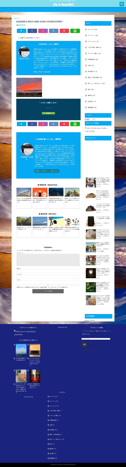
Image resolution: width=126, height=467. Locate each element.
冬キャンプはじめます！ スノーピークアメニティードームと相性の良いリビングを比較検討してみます (103, 193)
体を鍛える (91, 71)
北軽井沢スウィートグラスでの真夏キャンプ (24, 228)
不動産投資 (91, 59)
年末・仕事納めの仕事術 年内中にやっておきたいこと (34, 386)
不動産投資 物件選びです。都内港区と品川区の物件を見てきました (56, 200)
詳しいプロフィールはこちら (42, 72)
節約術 (90, 95)
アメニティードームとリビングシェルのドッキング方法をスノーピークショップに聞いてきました (103, 232)
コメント (20, 253)
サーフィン (91, 35)
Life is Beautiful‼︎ (64, 4)
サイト (18, 280)
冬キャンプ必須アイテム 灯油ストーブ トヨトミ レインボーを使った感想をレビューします (103, 271)
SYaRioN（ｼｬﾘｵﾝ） (24, 58)
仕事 (89, 65)
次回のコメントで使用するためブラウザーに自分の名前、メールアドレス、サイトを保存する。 (42, 287)
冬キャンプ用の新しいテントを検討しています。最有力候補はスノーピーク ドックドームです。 (103, 285)
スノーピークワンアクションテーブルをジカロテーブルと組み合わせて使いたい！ (34, 362)
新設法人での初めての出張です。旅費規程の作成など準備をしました (56, 229)
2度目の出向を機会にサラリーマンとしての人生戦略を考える (72, 229)
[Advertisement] (28, 417)
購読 (84, 344)
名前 (19, 268)
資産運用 (90, 107)
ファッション (92, 41)
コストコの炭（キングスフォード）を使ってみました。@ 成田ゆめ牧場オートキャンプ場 (103, 180)
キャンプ (90, 29)
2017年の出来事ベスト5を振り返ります (21, 359)
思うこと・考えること (95, 83)
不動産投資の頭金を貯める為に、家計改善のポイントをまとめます (40, 200)
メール (19, 274)
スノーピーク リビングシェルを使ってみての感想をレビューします (103, 205)
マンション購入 (92, 53)
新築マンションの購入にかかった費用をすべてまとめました (72, 200)
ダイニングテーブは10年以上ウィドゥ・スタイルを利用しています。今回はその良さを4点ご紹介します (103, 298)
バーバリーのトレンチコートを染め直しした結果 (103, 217)
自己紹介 (90, 101)
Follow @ (48, 107)
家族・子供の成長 (93, 77)
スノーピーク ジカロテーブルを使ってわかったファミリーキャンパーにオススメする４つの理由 (103, 258)
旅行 (89, 89)
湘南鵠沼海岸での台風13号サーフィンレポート (40, 228)
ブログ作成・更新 (93, 47)
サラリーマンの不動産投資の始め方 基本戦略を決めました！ (24, 200)
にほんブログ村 (89, 131)
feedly (49, 113)
